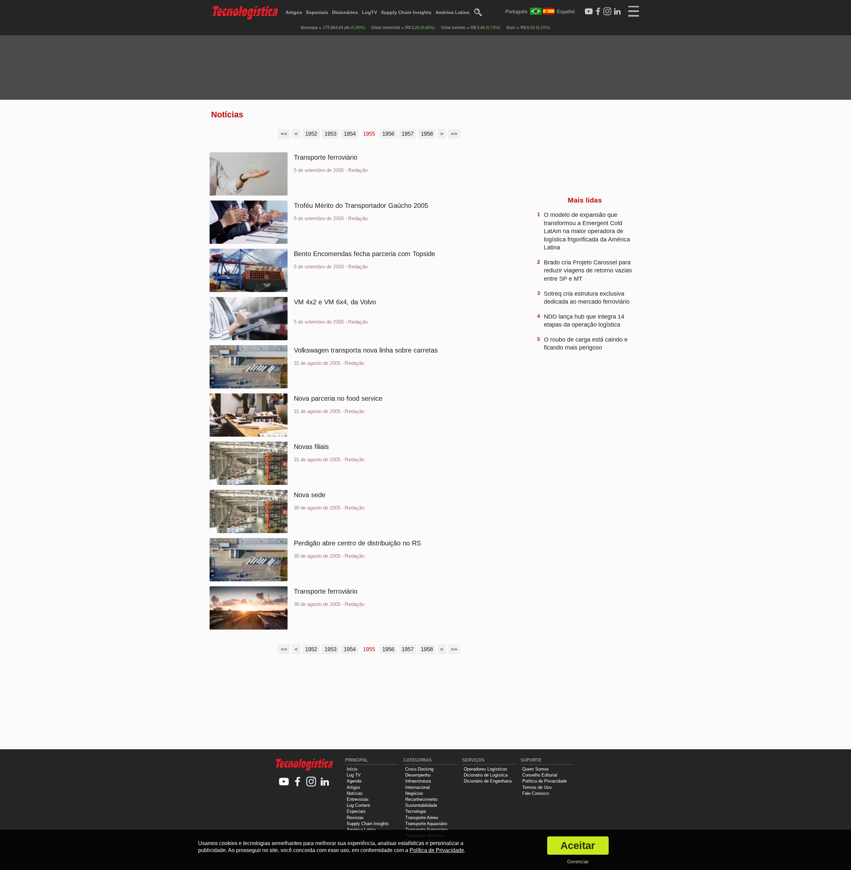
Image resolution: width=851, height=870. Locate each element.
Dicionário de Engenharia (488, 781)
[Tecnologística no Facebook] (298, 782)
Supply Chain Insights (406, 12)
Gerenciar (578, 861)
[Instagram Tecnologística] (607, 11)
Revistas (355, 817)
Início (352, 769)
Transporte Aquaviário (426, 823)
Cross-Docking (419, 769)
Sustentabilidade (421, 805)
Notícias (355, 793)
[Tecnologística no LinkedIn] (325, 782)
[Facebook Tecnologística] (598, 11)
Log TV (354, 775)
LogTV (369, 12)
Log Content (358, 805)
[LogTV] (589, 11)
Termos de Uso (536, 787)
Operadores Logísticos (485, 769)
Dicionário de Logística (486, 775)
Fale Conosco (535, 793)
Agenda (354, 781)
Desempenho (417, 775)
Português (516, 11)
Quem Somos (535, 769)
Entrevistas (358, 799)
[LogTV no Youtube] (284, 782)
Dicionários (345, 12)
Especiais (317, 12)
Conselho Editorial (539, 775)
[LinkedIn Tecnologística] (617, 11)
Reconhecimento (421, 799)
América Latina (452, 12)
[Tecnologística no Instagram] (311, 782)
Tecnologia (415, 811)
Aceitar (577, 845)
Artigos (294, 12)
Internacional (417, 787)
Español (565, 11)
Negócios (414, 793)
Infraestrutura (418, 781)
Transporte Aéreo (421, 817)
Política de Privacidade (544, 781)
